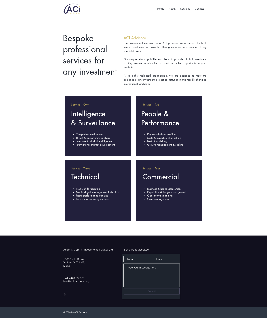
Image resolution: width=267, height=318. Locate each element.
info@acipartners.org (76, 281)
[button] (185, 9)
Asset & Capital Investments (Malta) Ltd (88, 249)
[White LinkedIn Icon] (65, 294)
